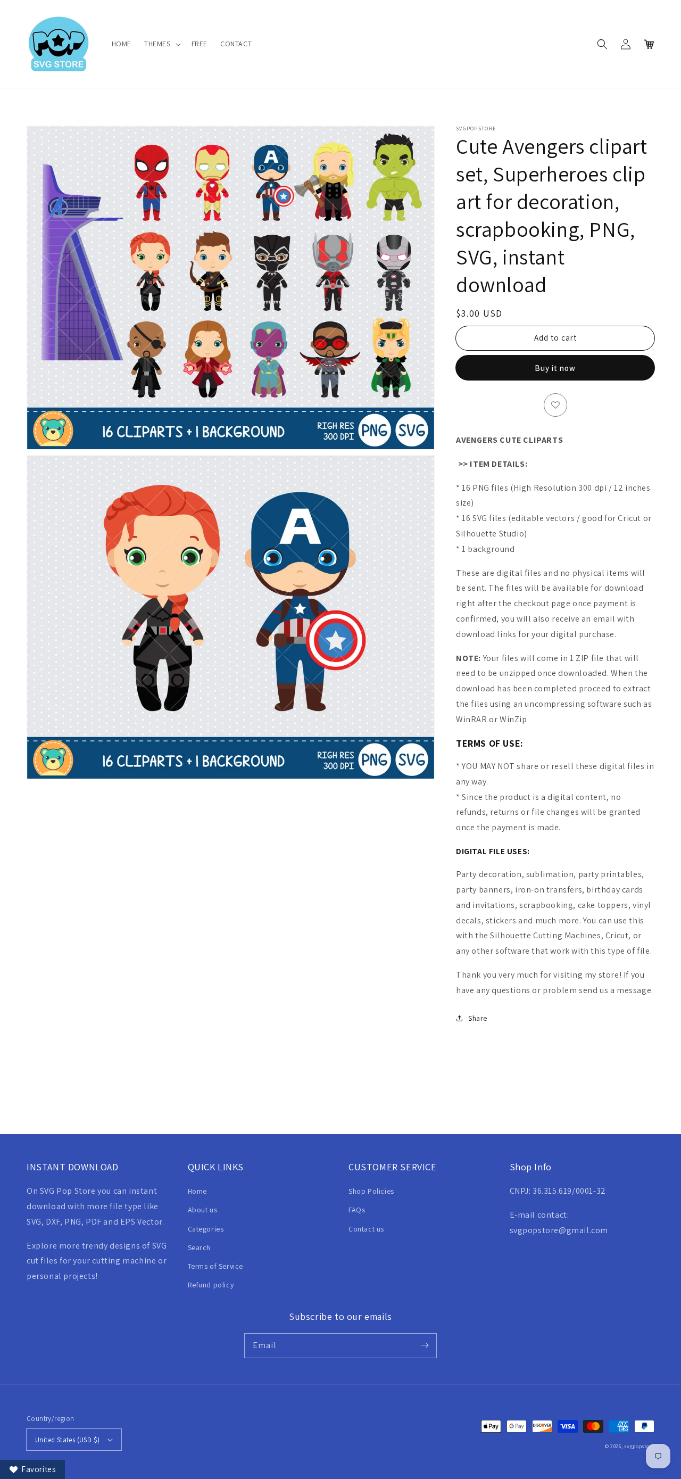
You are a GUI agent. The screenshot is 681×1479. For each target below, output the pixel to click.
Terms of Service (216, 1266)
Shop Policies (371, 1191)
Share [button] (477, 1018)
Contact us (366, 1229)
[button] (161, 43)
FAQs (356, 1209)
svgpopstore (639, 1446)
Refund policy (211, 1285)
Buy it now (555, 368)
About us (203, 1209)
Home (197, 1191)
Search (199, 1247)
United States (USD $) (67, 1439)
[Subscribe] (424, 1345)
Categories (206, 1229)
